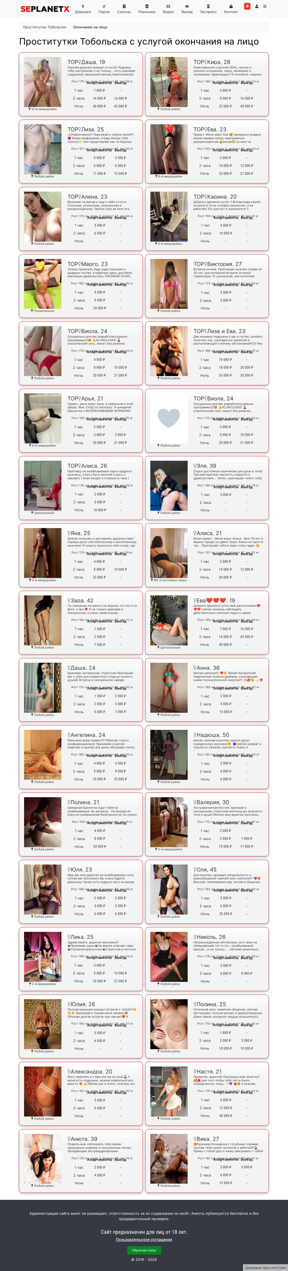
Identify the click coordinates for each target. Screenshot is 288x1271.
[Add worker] (247, 6)
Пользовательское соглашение (144, 1239)
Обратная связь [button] (144, 1250)
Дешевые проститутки (265, 1267)
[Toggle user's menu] (257, 6)
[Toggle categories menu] (265, 6)
